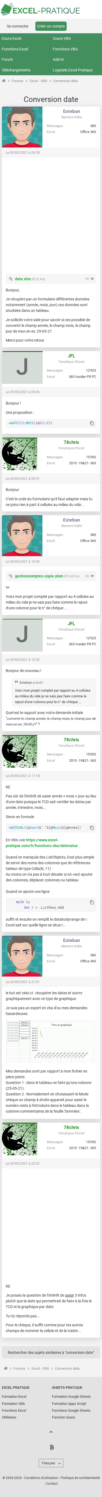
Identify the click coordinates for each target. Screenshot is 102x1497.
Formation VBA (13, 1404)
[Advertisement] (51, 212)
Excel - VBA (38, 81)
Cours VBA (62, 38)
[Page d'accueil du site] (4, 81)
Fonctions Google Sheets (71, 1410)
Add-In (58, 59)
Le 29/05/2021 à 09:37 (23, 479)
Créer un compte (51, 26)
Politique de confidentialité (80, 1478)
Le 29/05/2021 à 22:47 (23, 1163)
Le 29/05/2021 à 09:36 (23, 392)
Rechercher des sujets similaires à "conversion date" (51, 1352)
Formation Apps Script (69, 1404)
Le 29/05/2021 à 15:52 (23, 660)
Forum (7, 59)
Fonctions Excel (15, 49)
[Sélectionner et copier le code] (92, 424)
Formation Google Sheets (71, 1396)
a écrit (37, 682)
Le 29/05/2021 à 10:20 (23, 562)
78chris (71, 442)
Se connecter (18, 26)
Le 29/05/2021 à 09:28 (23, 153)
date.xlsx (23, 279)
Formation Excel (14, 1396)
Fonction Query (63, 1417)
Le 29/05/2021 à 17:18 (23, 776)
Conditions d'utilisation (41, 1478)
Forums (17, 81)
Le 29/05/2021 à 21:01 (23, 982)
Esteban (71, 111)
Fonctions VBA (65, 49)
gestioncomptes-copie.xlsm (39, 576)
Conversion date (65, 81)
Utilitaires (9, 1417)
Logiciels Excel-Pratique (72, 70)
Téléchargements (16, 70)
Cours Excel (11, 38)
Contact (52, 1484)
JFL (71, 356)
